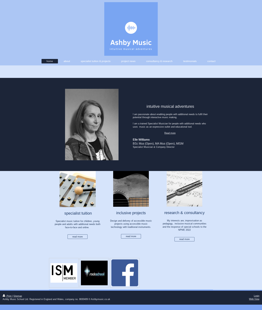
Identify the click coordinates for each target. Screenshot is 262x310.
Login (256, 295)
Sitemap (17, 296)
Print (9, 296)
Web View (254, 299)
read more (77, 236)
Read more (170, 133)
